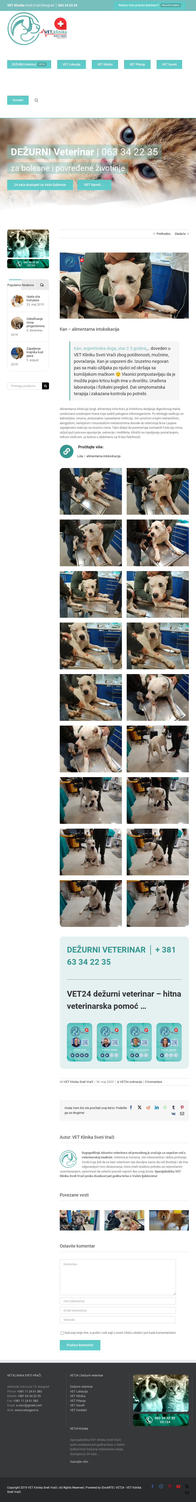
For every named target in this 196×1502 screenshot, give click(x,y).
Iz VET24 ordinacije (129, 1082)
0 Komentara (153, 1082)
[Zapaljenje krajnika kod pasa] (17, 349)
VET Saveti (77, 1405)
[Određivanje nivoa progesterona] (17, 319)
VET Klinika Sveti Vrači (78, 1082)
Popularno (14, 285)
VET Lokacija (79, 1391)
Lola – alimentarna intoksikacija (98, 456)
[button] (36, 100)
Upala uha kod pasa (33, 298)
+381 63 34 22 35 (29, 1396)
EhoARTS (108, 1487)
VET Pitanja (78, 1401)
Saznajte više (79, 1461)
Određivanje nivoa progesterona (35, 322)
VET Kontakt (78, 1410)
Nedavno (28, 285)
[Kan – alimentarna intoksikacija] (91, 470)
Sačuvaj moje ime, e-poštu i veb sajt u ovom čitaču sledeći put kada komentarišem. (120, 1332)
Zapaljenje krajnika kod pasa (35, 352)
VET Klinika (77, 1396)
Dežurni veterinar (81, 1386)
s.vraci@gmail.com (29, 1405)
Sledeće (180, 234)
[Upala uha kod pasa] (17, 297)
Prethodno (163, 234)
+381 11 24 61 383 (29, 1391)
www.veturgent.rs (26, 1410)
